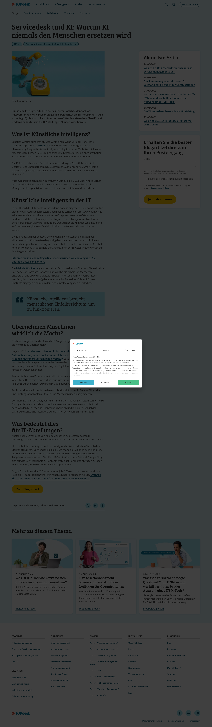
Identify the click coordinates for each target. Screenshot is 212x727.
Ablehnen (83, 382)
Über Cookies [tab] (130, 350)
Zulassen (128, 382)
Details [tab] (106, 350)
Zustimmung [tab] (82, 350)
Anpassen (105, 382)
